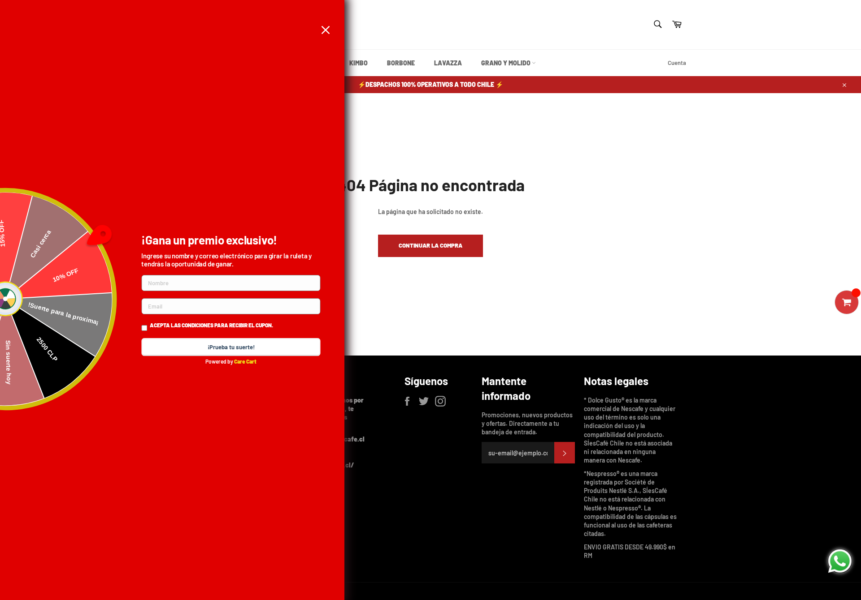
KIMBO (358, 63)
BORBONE (401, 63)
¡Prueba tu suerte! (231, 347)
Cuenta (677, 62)
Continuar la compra (430, 245)
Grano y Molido (506, 63)
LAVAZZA (448, 63)
